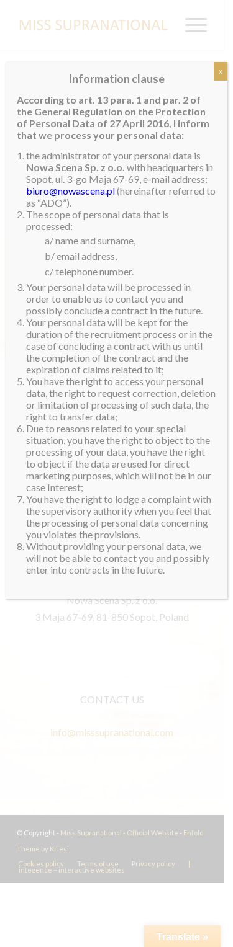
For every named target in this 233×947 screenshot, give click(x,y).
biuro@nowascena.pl (70, 191)
